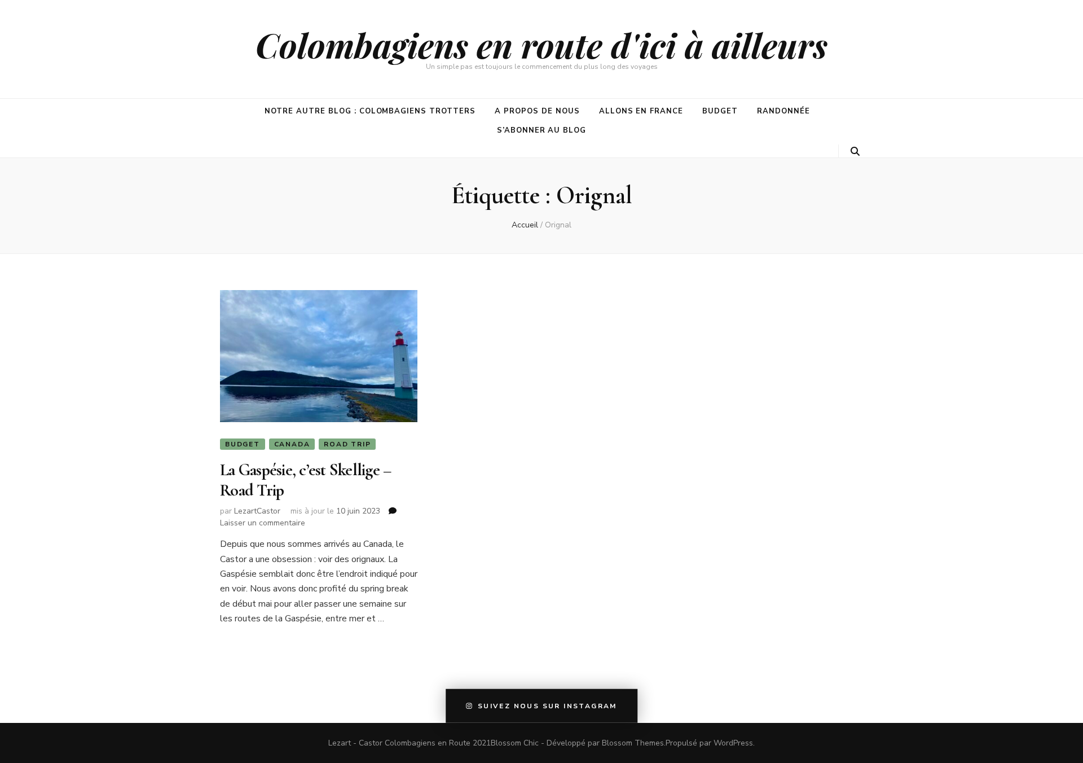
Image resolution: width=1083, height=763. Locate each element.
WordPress (733, 743)
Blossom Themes (633, 743)
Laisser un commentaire (262, 523)
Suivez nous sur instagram (547, 706)
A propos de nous (537, 111)
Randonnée (783, 111)
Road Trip (347, 444)
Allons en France (641, 111)
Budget (720, 111)
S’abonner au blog (542, 130)
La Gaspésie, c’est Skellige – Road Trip (305, 480)
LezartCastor (257, 511)
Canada (292, 444)
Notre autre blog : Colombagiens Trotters (370, 111)
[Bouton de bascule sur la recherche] (855, 151)
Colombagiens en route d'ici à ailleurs (541, 44)
